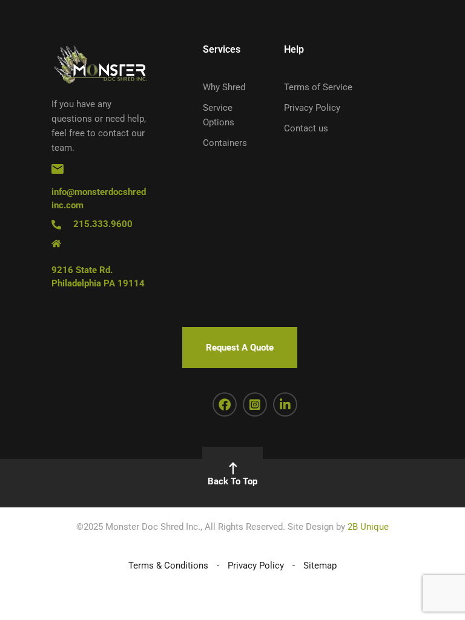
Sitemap (320, 565)
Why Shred (224, 87)
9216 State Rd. (82, 270)
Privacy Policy (312, 107)
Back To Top (232, 481)
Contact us (306, 128)
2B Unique (368, 526)
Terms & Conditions (168, 565)
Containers (225, 142)
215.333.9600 (103, 224)
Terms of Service (318, 87)
